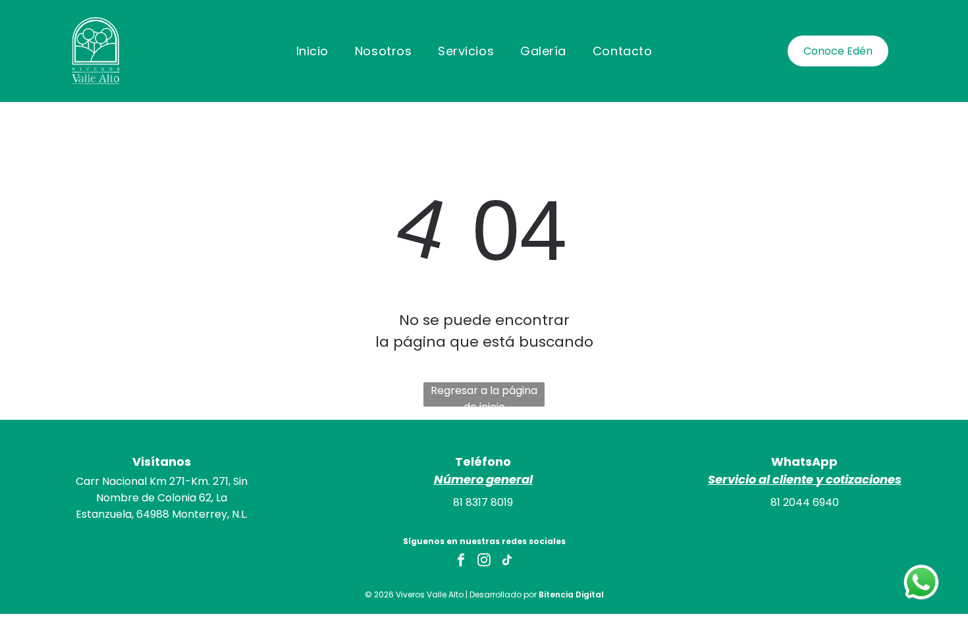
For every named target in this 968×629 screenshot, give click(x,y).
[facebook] (461, 561)
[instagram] (484, 561)
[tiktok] (507, 561)
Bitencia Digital (571, 594)
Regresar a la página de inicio (484, 395)
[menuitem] (312, 50)
